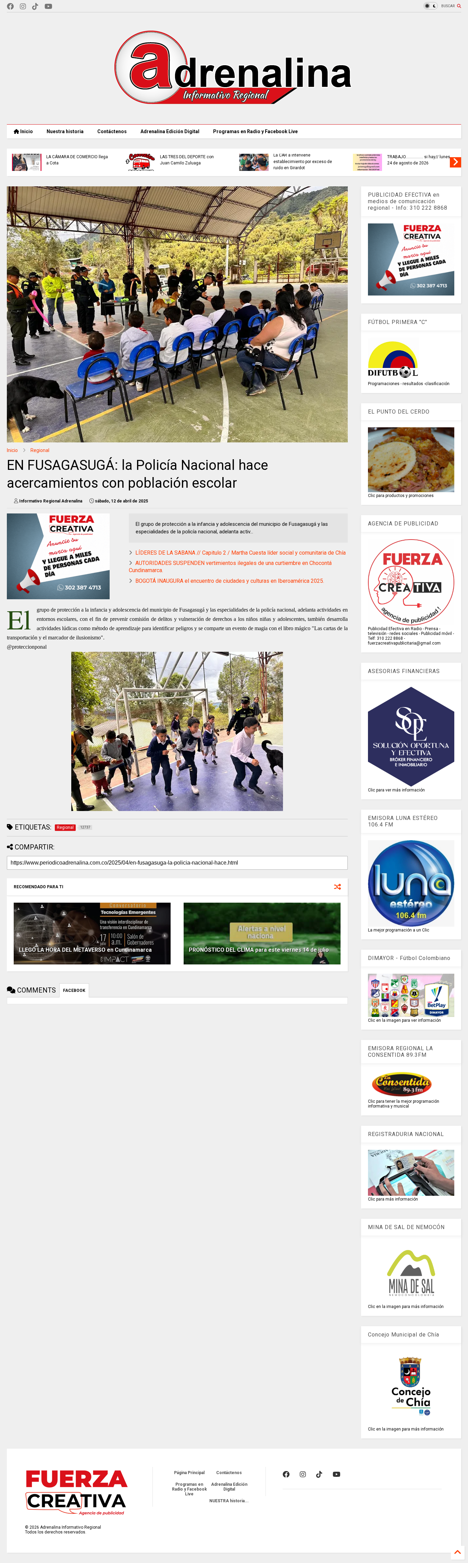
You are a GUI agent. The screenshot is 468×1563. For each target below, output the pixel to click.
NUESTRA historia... (229, 1500)
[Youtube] (48, 7)
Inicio (26, 131)
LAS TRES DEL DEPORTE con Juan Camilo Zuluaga (187, 159)
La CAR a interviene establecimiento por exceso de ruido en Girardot (302, 161)
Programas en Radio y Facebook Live (255, 131)
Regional (39, 450)
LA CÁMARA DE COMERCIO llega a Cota (77, 159)
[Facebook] (10, 7)
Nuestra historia (65, 131)
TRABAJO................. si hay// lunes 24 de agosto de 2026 (418, 159)
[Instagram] (23, 7)
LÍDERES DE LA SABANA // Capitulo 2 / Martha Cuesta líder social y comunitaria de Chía (240, 552)
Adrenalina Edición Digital (169, 131)
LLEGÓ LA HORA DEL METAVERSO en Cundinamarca (85, 950)
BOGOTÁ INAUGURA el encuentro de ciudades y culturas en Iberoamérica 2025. (229, 581)
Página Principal (189, 1472)
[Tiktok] (35, 7)
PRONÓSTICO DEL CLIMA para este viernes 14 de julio (259, 950)
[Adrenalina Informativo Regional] (234, 116)
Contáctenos (112, 131)
